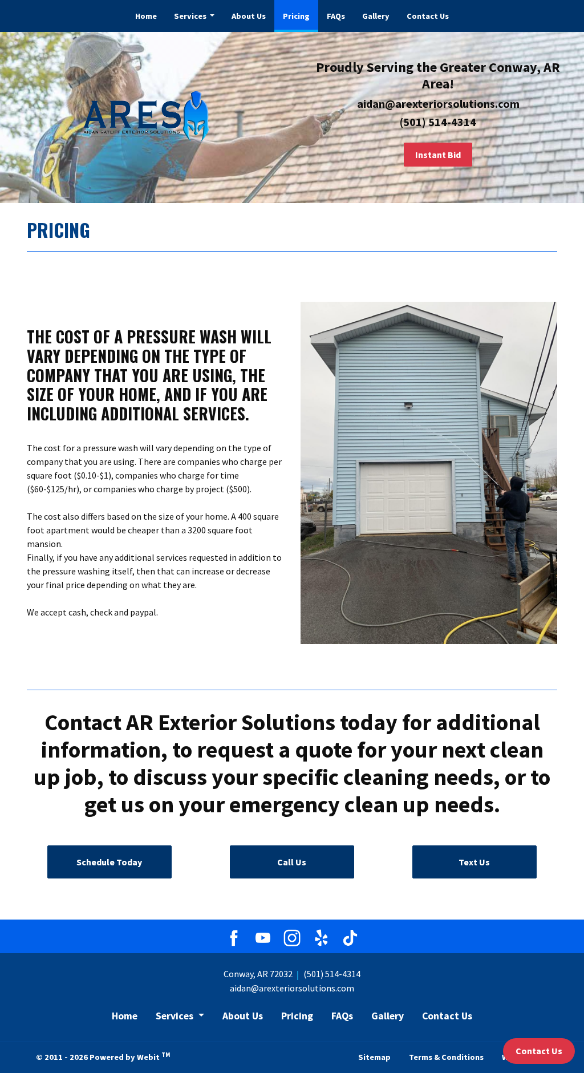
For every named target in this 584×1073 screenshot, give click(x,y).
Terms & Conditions (446, 1057)
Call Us (291, 862)
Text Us (474, 862)
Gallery (376, 16)
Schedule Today (109, 862)
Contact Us (428, 16)
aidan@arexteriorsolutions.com (292, 988)
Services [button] (191, 16)
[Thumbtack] (263, 938)
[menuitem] (146, 16)
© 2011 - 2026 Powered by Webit (103, 1056)
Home (146, 16)
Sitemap (374, 1057)
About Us (249, 16)
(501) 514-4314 (331, 973)
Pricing (300, 15)
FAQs (336, 16)
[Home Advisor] (234, 938)
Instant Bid (438, 154)
